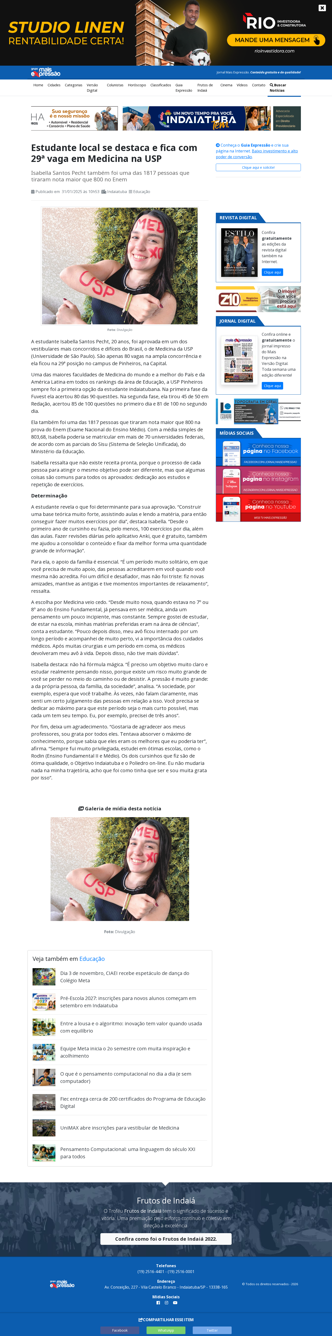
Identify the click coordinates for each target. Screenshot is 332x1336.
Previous (43, 877)
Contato (258, 85)
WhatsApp (166, 1330)
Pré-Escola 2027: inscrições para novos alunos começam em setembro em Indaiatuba (128, 1002)
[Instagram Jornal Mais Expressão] (258, 480)
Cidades (54, 85)
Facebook (120, 1330)
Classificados (160, 85)
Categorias (73, 85)
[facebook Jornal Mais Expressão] (158, 1302)
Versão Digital (92, 88)
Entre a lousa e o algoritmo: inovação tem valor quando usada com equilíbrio (131, 1027)
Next (196, 877)
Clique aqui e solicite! (258, 167)
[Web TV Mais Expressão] (258, 508)
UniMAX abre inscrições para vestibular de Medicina (119, 1127)
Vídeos (242, 85)
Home (38, 85)
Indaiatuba (117, 191)
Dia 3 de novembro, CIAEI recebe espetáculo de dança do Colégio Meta (124, 977)
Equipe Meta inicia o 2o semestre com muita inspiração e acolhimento (125, 1052)
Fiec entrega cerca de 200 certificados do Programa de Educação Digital (133, 1102)
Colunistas (115, 85)
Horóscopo (137, 85)
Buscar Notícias (278, 88)
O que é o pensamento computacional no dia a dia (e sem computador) (125, 1077)
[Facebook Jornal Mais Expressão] (258, 452)
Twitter (212, 1330)
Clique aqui (272, 272)
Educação (141, 191)
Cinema (226, 85)
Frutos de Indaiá (205, 88)
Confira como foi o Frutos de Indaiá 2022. (166, 1239)
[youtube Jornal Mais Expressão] (174, 1302)
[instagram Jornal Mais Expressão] (166, 1302)
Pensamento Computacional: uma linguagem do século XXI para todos (127, 1153)
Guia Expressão (183, 88)
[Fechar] (322, 7)
